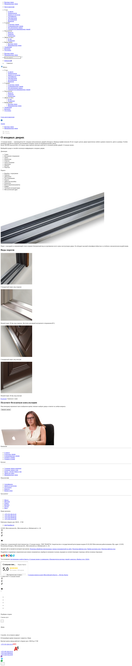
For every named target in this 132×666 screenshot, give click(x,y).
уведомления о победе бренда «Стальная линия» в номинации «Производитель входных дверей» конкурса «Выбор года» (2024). (49, 559)
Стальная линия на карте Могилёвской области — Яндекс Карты (48, 575)
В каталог (4, 399)
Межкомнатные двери (11, 4)
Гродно (6, 506)
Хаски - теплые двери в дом (12, 471)
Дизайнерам (8, 47)
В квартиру (11, 40)
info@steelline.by (9, 525)
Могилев (7, 501)
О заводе (10, 11)
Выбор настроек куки (94, 549)
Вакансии (11, 21)
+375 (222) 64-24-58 (10, 519)
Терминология (12, 13)
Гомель (6, 503)
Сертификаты (12, 16)
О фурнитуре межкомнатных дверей (19, 29)
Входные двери (9, 2)
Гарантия (11, 34)
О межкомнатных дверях (15, 26)
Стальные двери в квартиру (12, 468)
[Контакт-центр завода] (3, 663)
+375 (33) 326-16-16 (10, 514)
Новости (10, 32)
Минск (6, 500)
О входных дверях (13, 24)
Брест (6, 508)
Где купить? (8, 487)
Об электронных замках (15, 27)
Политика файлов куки (79, 549)
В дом (10, 39)
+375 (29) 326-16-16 (10, 516)
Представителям (9, 7)
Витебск (6, 505)
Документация (12, 18)
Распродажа (11, 36)
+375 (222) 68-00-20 (10, 517)
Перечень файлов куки (108, 549)
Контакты (7, 48)
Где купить (7, 50)
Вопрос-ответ (8, 490)
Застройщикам (12, 19)
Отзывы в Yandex (9, 457)
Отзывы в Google (9, 459)
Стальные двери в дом (11, 470)
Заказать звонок (5, 409)
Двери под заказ (9, 473)
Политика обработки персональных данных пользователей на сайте (51, 549)
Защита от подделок (14, 15)
